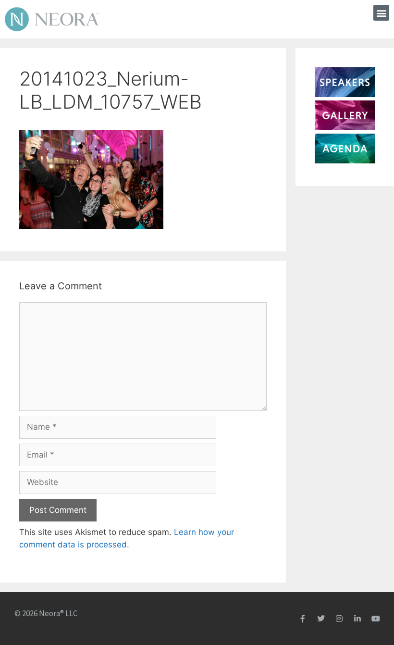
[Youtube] (376, 618)
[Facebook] (303, 618)
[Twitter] (321, 618)
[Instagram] (339, 618)
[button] (381, 13)
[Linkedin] (357, 618)
